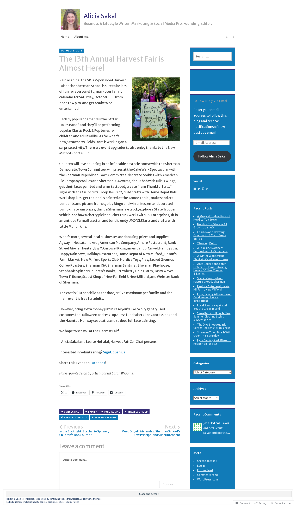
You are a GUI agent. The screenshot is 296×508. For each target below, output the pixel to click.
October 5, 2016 (71, 50)
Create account (207, 461)
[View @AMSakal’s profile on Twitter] (199, 188)
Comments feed (207, 475)
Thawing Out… (207, 243)
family (92, 412)
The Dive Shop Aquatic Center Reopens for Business (211, 326)
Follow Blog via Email (211, 101)
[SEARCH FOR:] (212, 56)
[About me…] (227, 37)
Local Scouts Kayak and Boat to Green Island (210, 307)
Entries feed (205, 470)
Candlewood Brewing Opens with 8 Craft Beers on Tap (209, 235)
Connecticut (72, 412)
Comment (168, 484)
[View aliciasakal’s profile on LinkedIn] (207, 188)
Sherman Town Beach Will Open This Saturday (211, 334)
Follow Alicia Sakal (212, 156)
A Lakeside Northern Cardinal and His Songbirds (210, 249)
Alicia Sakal (100, 16)
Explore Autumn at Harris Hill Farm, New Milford (211, 288)
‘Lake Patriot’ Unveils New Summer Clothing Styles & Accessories (211, 316)
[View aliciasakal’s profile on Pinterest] (203, 188)
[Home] (233, 37)
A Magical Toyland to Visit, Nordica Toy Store (212, 217)
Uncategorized (137, 412)
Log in (201, 465)
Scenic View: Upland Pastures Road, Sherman (209, 279)
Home (65, 37)
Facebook (97, 363)
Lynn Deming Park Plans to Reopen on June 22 (212, 342)
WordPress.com (207, 479)
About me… (82, 37)
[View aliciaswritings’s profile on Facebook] (194, 188)
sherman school (105, 417)
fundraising (112, 412)
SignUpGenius (114, 352)
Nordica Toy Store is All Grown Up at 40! (210, 225)
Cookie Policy (72, 502)
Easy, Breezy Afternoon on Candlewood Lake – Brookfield (212, 297)
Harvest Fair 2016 (76, 417)
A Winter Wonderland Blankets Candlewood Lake (210, 257)
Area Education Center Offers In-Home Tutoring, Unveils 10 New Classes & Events (210, 268)
